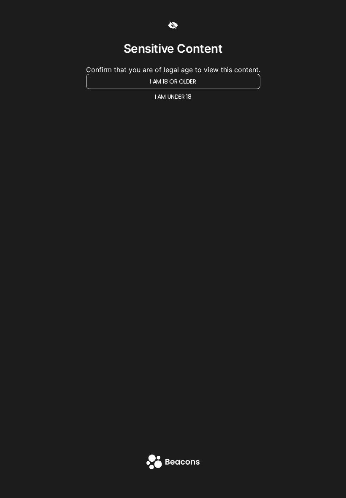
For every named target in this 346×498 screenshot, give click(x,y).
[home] (173, 463)
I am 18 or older (173, 81)
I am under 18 (173, 96)
